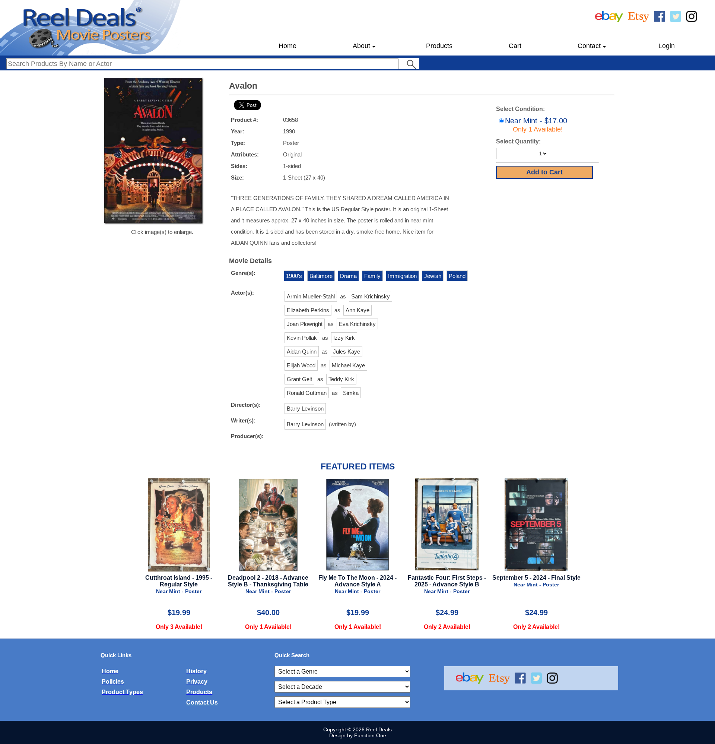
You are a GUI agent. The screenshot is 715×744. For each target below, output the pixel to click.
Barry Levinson (305, 408)
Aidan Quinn (302, 351)
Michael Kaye (348, 365)
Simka (351, 393)
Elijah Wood (301, 365)
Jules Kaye (346, 351)
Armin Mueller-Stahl (311, 296)
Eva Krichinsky (357, 324)
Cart (515, 46)
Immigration (402, 276)
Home (287, 46)
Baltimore (321, 276)
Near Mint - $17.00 (536, 125)
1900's (294, 276)
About (361, 46)
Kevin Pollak (302, 338)
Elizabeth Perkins (308, 310)
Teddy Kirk (341, 379)
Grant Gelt (299, 379)
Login (666, 46)
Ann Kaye (357, 310)
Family (372, 276)
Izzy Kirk (344, 338)
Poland (457, 276)
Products (439, 46)
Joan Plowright (304, 324)
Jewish (432, 276)
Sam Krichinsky (370, 296)
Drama (348, 276)
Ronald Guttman (307, 393)
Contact (589, 46)
